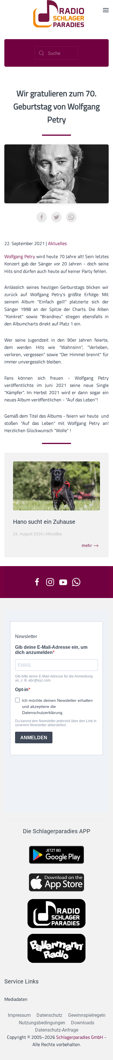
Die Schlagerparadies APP (56, 831)
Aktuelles (57, 243)
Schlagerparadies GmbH (79, 1037)
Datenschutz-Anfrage (56, 1030)
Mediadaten (16, 999)
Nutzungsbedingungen (42, 1022)
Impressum (19, 1015)
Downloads (82, 1022)
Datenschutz (49, 1015)
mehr (87, 545)
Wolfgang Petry (20, 256)
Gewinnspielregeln (86, 1015)
